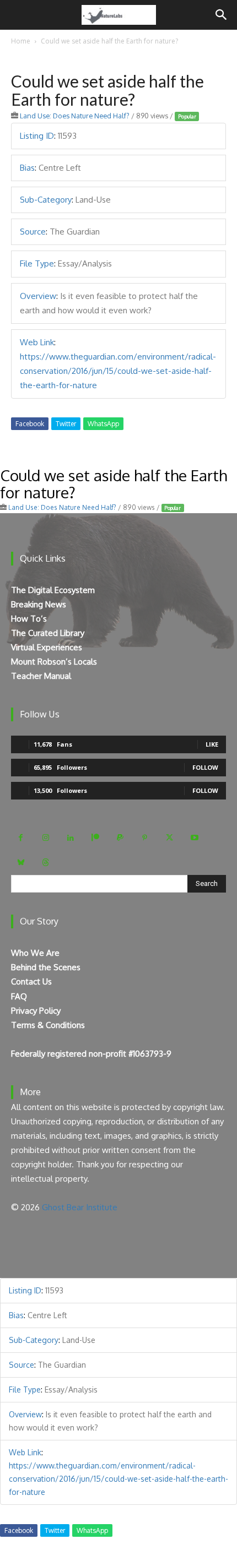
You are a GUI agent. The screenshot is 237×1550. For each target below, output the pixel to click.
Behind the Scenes (45, 967)
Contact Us (31, 981)
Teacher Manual (41, 676)
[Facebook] (20, 837)
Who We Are (35, 953)
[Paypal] (120, 837)
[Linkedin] (70, 837)
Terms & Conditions (48, 1025)
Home (20, 41)
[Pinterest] (144, 837)
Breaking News (38, 604)
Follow (205, 767)
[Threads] (45, 862)
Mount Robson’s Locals (54, 661)
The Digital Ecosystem (53, 590)
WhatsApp (103, 424)
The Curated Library (47, 633)
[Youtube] (194, 837)
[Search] (221, 15)
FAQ (19, 996)
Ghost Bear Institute (79, 1207)
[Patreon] (95, 837)
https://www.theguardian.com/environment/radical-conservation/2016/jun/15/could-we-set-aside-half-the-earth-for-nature (118, 370)
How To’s (29, 618)
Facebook (29, 424)
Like (212, 744)
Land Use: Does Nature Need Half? (75, 115)
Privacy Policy (36, 1010)
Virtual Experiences (46, 647)
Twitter (66, 424)
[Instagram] (45, 837)
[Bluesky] (20, 862)
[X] (169, 837)
